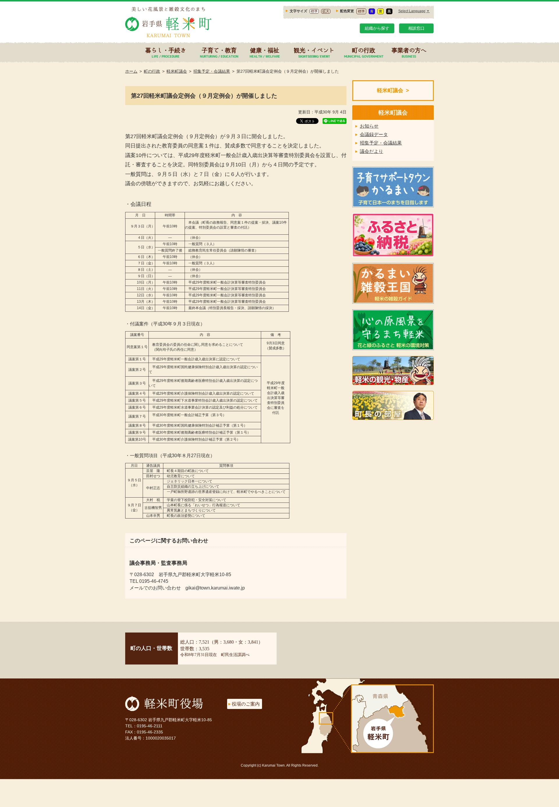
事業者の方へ (409, 50)
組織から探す (377, 28)
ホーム (131, 71)
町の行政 (363, 50)
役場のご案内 (246, 703)
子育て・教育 (219, 50)
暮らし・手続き (165, 50)
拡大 (325, 11)
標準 (314, 11)
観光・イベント (314, 50)
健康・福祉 (264, 50)
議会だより (371, 151)
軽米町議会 (177, 71)
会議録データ (374, 134)
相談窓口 (416, 28)
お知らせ (369, 126)
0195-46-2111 (149, 726)
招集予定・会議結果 (211, 71)
